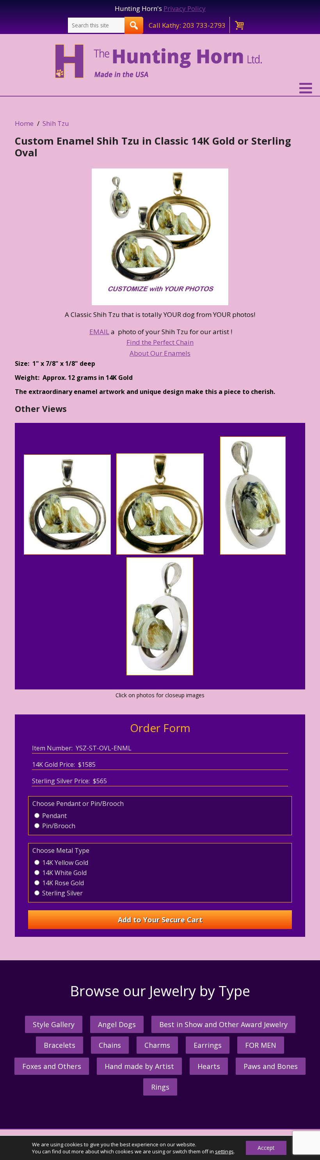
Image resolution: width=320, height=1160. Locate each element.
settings (224, 1151)
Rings (160, 1087)
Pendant (54, 815)
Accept (266, 1147)
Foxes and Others (51, 1066)
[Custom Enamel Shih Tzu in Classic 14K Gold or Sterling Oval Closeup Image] (160, 236)
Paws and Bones (271, 1066)
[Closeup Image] (67, 552)
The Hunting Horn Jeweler (160, 61)
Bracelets (59, 1045)
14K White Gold (64, 872)
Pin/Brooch (58, 826)
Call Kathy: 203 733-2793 (187, 25)
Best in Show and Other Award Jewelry (223, 1024)
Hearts (208, 1066)
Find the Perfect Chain (160, 342)
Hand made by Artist (139, 1066)
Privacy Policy (185, 8)
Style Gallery (54, 1024)
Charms (157, 1045)
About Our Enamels (160, 353)
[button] (160, 88)
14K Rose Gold (62, 883)
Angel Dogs (117, 1024)
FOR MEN (260, 1045)
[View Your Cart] (239, 25)
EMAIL (99, 331)
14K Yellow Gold (64, 862)
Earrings (208, 1045)
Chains (110, 1045)
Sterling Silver (62, 893)
